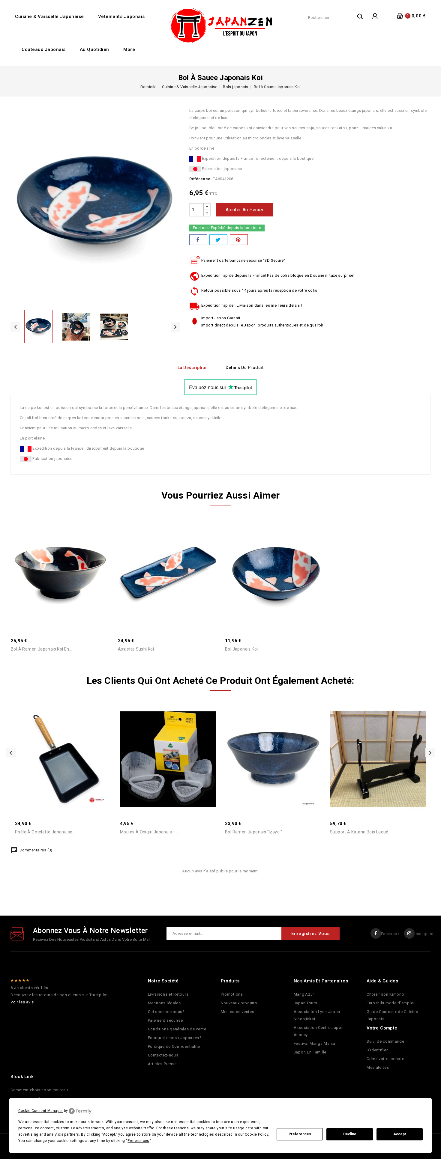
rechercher (360, 16)
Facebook (390, 933)
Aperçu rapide (53, 558)
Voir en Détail (67, 558)
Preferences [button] (138, 1141)
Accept (399, 1134)
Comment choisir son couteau (39, 1090)
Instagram (424, 933)
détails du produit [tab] (244, 367)
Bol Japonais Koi (241, 649)
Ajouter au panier (245, 210)
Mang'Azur (304, 994)
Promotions (232, 994)
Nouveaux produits (239, 1003)
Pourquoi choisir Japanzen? (175, 1037)
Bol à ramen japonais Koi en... (41, 649)
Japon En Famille (310, 1052)
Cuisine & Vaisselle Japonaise (49, 16)
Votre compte (382, 1028)
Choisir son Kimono (385, 994)
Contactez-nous (163, 1055)
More (129, 49)
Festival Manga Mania (314, 1043)
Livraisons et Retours (168, 994)
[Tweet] (218, 240)
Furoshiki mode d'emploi (391, 1003)
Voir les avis (22, 1002)
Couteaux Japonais (44, 49)
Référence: (200, 179)
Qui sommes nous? (166, 1011)
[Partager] (198, 240)
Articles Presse (162, 1064)
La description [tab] (193, 367)
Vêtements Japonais (121, 16)
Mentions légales (164, 1003)
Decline (349, 1134)
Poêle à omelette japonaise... (45, 832)
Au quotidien (94, 49)
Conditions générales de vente (177, 1029)
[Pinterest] (239, 240)
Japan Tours (305, 1003)
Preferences (300, 1134)
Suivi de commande (385, 1041)
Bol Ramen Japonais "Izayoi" (253, 832)
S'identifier (377, 1050)
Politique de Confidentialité (174, 1046)
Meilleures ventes (237, 1011)
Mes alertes (378, 1067)
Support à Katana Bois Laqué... (361, 832)
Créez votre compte (385, 1058)
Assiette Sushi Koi (136, 649)
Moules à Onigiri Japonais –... (149, 832)
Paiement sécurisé (165, 1020)
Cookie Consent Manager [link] (40, 1111)
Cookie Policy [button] (256, 1134)
